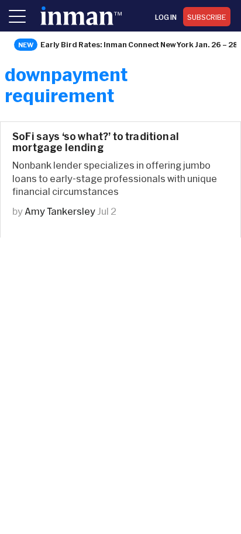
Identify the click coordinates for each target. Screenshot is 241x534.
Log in (166, 17)
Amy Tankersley (60, 211)
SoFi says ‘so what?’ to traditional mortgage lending (95, 142)
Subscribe (206, 17)
